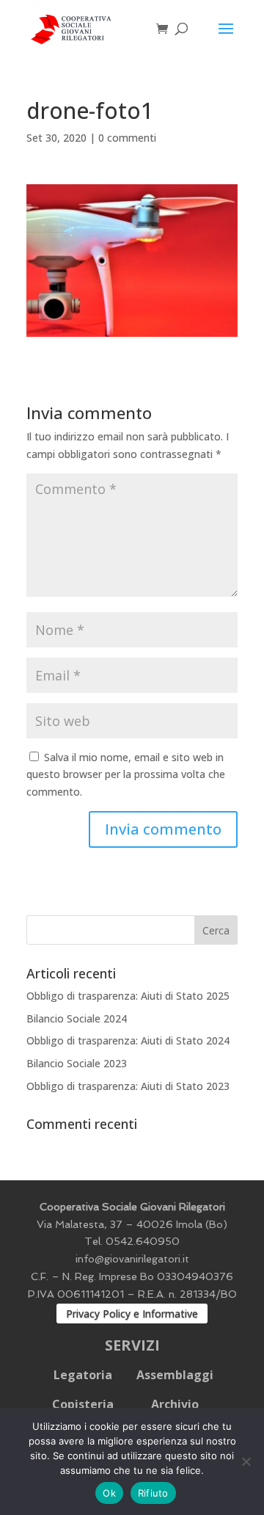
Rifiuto (153, 1493)
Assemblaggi (174, 1375)
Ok (109, 1493)
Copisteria (83, 1404)
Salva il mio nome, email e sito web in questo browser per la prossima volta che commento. (125, 774)
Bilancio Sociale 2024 (76, 1018)
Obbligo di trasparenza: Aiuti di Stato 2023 (128, 1086)
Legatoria (83, 1375)
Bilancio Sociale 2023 (76, 1063)
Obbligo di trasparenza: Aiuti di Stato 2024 (128, 1040)
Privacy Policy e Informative (132, 1313)
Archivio (175, 1404)
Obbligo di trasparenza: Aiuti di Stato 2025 (128, 996)
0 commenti (127, 138)
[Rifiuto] (245, 1461)
